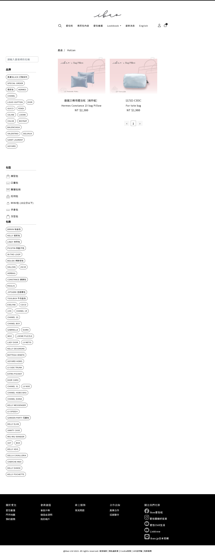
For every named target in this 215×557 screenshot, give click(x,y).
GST (9, 442)
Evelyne (11, 304)
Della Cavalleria (16, 455)
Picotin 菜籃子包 (15, 248)
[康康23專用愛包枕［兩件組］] (81, 76)
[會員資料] (159, 25)
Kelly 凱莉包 (13, 235)
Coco (23, 304)
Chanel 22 (12, 317)
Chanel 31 (12, 386)
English (143, 25)
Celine (10, 114)
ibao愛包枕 (156, 512)
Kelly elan (13, 424)
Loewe (22, 114)
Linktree (154, 531)
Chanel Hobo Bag (17, 392)
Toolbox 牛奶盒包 (16, 298)
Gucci (10, 108)
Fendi (21, 108)
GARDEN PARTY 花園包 (18, 417)
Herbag (11, 273)
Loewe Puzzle (24, 336)
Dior (29, 102)
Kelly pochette (15, 474)
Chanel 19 (21, 310)
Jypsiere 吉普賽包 (16, 292)
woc (9, 336)
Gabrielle (12, 329)
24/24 (23, 266)
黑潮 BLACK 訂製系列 (17, 77)
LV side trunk (14, 367)
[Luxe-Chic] (133, 76)
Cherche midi (14, 461)
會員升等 (45, 510)
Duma (26, 329)
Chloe (10, 121)
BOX (18, 442)
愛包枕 (69, 25)
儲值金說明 (46, 514)
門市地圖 (10, 514)
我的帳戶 (45, 519)
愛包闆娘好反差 (158, 518)
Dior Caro (13, 380)
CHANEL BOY (13, 323)
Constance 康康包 (16, 279)
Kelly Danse (14, 468)
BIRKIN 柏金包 (14, 229)
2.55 (9, 310)
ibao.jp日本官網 (159, 538)
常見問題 (79, 510)
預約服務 (10, 519)
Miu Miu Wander (15, 436)
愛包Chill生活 (157, 525)
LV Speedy (12, 411)
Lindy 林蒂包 (13, 241)
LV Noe (26, 386)
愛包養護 (98, 25)
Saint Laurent (15, 139)
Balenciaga (13, 127)
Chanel (11, 95)
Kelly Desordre (16, 348)
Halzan (11, 266)
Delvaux (27, 133)
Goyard (11, 146)
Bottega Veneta (16, 354)
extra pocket (14, 373)
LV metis (27, 342)
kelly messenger (16, 405)
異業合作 (114, 510)
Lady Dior (12, 342)
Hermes (22, 89)
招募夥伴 (114, 514)
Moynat (23, 121)
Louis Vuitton (15, 102)
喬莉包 (10, 89)
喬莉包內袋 (83, 25)
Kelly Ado (12, 449)
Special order (15, 83)
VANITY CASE (13, 430)
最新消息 (130, 25)
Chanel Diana (14, 398)
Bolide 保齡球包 (15, 260)
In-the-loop (14, 254)
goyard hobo (14, 361)
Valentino (13, 133)
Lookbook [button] (113, 25)
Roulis (11, 285)
